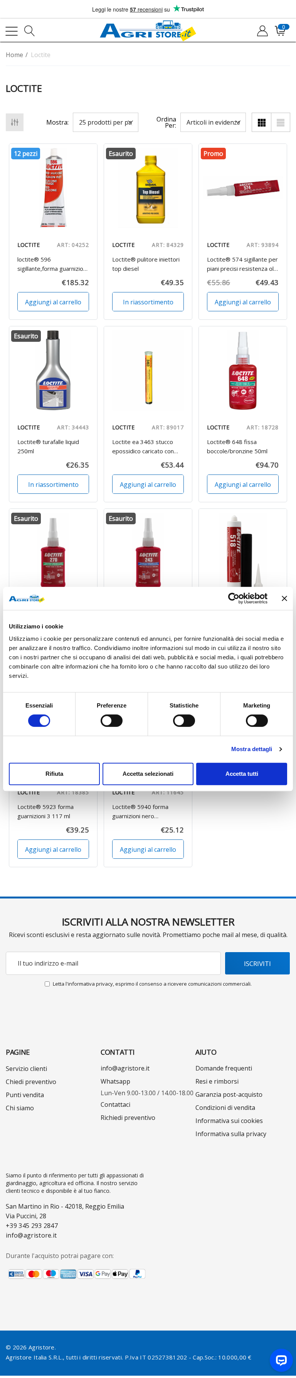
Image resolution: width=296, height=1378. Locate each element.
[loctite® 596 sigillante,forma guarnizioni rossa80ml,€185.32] (53, 188)
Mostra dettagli (251, 749)
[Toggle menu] (11, 31)
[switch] (112, 720)
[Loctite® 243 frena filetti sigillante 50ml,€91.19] (148, 553)
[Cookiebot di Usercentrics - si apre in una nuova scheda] (233, 598)
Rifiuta (54, 773)
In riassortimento (148, 302)
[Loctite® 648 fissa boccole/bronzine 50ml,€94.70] (243, 370)
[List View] (280, 122)
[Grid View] (261, 122)
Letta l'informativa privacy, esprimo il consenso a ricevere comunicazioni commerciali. (152, 983)
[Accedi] (262, 31)
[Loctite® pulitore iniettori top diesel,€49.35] (148, 188)
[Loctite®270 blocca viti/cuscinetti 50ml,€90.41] (53, 553)
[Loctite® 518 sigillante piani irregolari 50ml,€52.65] (243, 553)
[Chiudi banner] (284, 598)
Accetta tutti (241, 773)
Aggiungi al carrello (53, 302)
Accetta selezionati (148, 773)
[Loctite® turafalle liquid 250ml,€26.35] (53, 370)
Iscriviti (257, 963)
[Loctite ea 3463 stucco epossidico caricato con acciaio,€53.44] (148, 370)
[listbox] (213, 122)
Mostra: (57, 122)
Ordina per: (166, 122)
